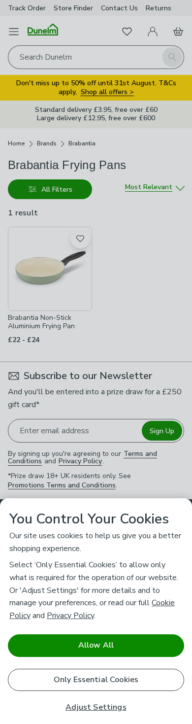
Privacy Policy (70, 615)
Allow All (96, 645)
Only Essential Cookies (96, 679)
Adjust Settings (95, 707)
